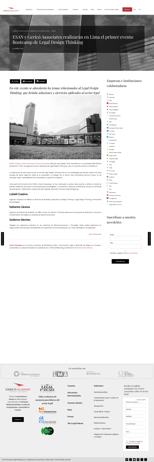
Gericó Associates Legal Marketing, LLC (14, 459)
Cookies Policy (49, 459)
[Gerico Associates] (11, 9)
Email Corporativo (132, 402)
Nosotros (75, 9)
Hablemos (127, 9)
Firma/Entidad (131, 424)
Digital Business (100, 423)
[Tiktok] (141, 459)
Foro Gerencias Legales (112, 9)
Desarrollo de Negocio (102, 411)
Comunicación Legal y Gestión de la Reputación (31, 31)
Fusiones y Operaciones (102, 428)
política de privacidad (131, 253)
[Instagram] (138, 459)
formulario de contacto (84, 247)
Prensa (99, 9)
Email (112, 235)
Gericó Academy (63, 9)
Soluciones (29, 9)
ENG (134, 9)
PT (140, 9)
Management (98, 406)
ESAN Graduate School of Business (22, 163)
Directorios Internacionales (45, 9)
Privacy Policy (40, 459)
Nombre (128, 409)
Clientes (85, 9)
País (111, 243)
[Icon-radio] (145, 459)
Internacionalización (101, 417)
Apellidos (129, 416)
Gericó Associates (42, 163)
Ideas (92, 9)
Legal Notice (31, 459)
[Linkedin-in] (126, 459)
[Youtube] (134, 459)
